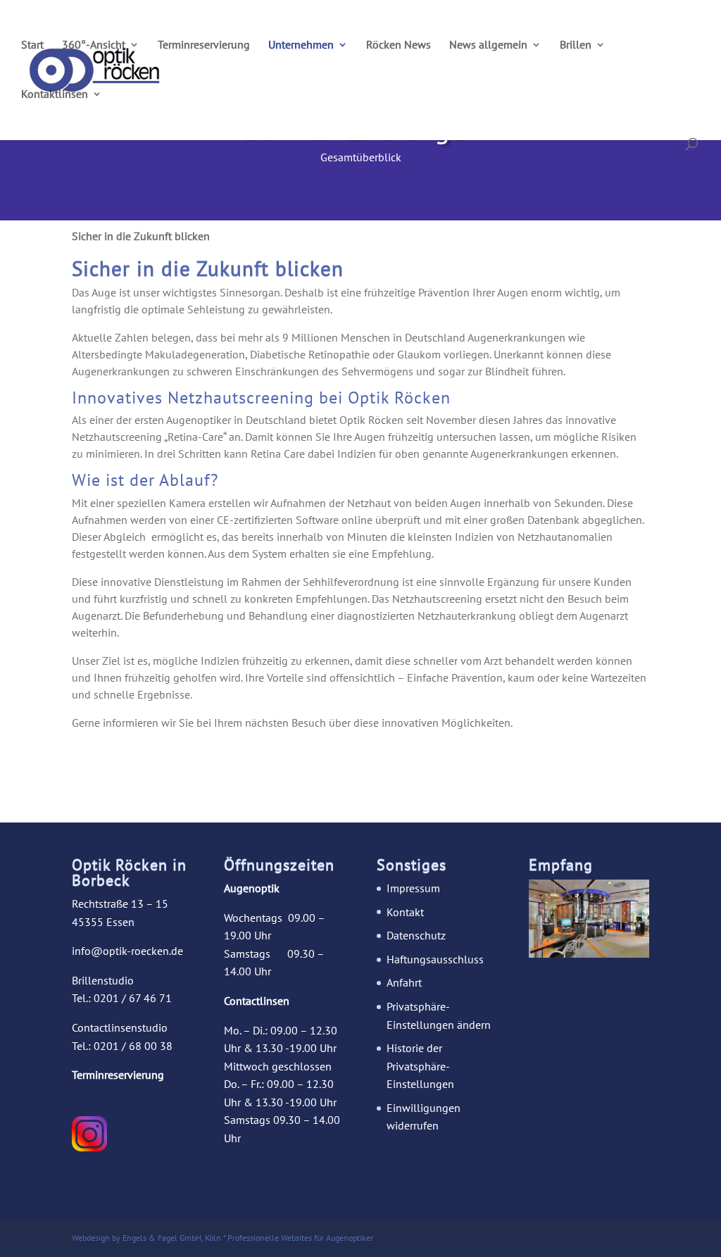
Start (32, 45)
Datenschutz (416, 935)
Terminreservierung (204, 45)
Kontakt (405, 912)
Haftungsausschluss (435, 959)
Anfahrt (404, 982)
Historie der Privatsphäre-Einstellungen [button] (420, 1066)
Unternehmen (301, 45)
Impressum (413, 888)
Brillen (575, 45)
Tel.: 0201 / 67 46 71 (122, 998)
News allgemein (488, 45)
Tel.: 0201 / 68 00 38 (122, 1046)
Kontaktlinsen (54, 95)
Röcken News (398, 45)
